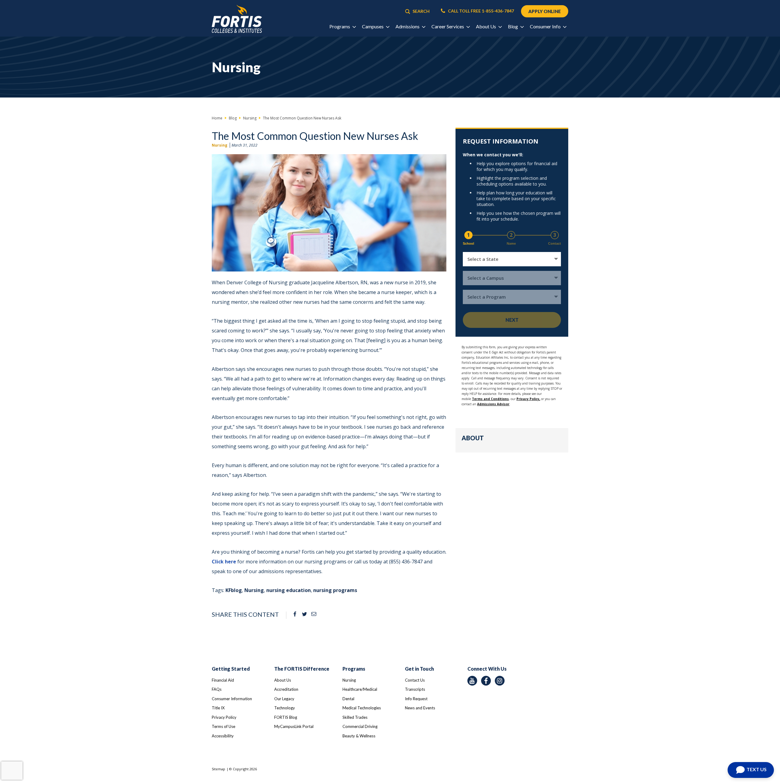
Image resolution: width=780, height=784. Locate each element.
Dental (348, 698)
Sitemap (218, 769)
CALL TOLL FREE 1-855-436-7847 (480, 11)
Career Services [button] (448, 26)
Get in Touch (419, 669)
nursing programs (335, 590)
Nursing (219, 145)
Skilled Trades (354, 717)
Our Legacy (284, 698)
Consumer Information (232, 698)
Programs (353, 669)
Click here (224, 561)
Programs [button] (340, 26)
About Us (282, 680)
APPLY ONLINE (544, 11)
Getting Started (231, 669)
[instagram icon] (500, 681)
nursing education (288, 590)
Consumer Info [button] (546, 26)
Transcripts (415, 689)
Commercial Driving (360, 726)
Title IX (218, 707)
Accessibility (223, 735)
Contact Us (415, 680)
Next (512, 320)
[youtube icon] (472, 681)
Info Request (416, 698)
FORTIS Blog (285, 717)
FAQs (217, 689)
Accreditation (286, 689)
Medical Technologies (361, 707)
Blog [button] (513, 26)
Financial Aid (223, 680)
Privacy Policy (224, 717)
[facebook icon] (486, 681)
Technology (284, 707)
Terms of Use (223, 726)
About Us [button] (486, 26)
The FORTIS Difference (301, 669)
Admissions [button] (407, 26)
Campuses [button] (373, 26)
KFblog (233, 590)
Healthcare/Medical (359, 689)
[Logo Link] (237, 19)
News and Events (420, 707)
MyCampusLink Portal (294, 726)
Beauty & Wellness (358, 735)
